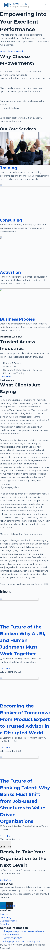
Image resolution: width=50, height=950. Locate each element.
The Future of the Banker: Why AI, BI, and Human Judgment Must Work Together (22, 640)
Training (8, 168)
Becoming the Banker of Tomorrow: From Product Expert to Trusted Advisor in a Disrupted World (25, 719)
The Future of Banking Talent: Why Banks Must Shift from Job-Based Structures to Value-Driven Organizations (25, 801)
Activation (10, 272)
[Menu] (46, 5)
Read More (5, 668)
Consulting (11, 220)
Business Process (17, 319)
